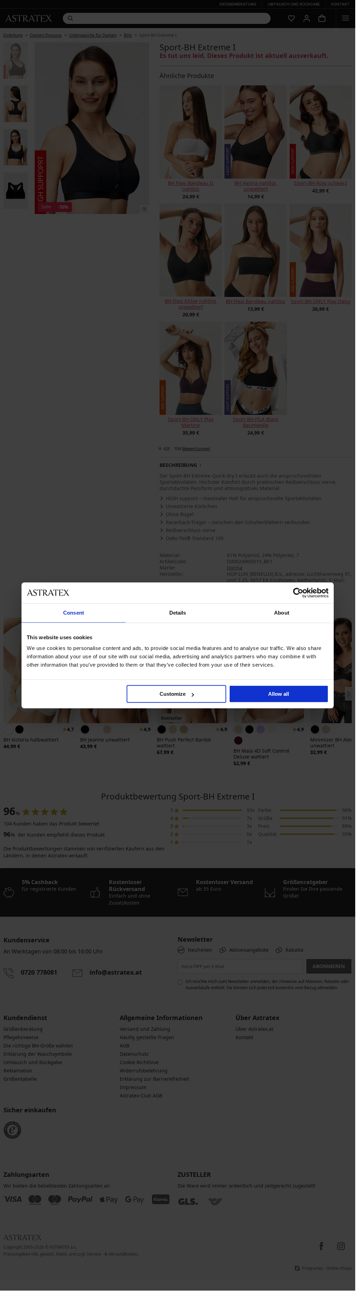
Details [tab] (177, 613)
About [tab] (281, 613)
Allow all (278, 694)
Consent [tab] (73, 613)
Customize (173, 694)
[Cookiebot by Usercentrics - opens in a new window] (298, 593)
